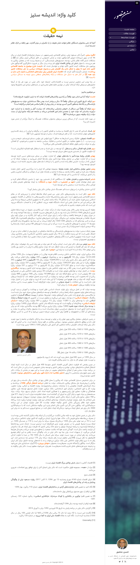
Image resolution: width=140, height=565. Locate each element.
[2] (86, 74)
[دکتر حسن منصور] (122, 21)
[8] (39, 306)
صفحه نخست (129, 29)
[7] (63, 236)
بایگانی (131, 41)
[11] (35, 443)
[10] (73, 437)
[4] (64, 114)
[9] (59, 352)
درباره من (130, 45)
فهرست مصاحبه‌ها (127, 37)
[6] (55, 174)
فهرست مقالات (129, 33)
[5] (28, 133)
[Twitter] (119, 562)
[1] (94, 462)
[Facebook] (122, 562)
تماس (132, 49)
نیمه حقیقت (53, 36)
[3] (87, 77)
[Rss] (125, 562)
